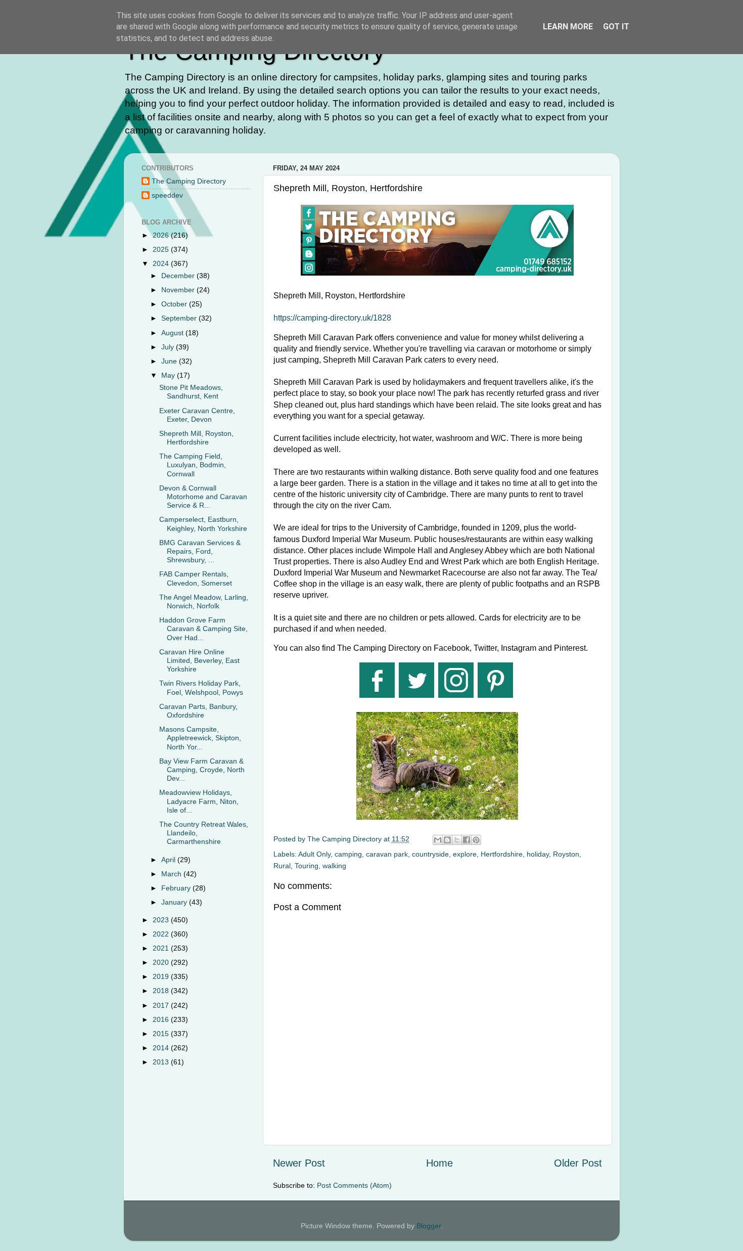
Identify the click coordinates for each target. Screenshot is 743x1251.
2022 (162, 934)
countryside (430, 854)
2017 (162, 1005)
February (177, 888)
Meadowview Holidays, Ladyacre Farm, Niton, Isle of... (199, 801)
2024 (162, 263)
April (169, 860)
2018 (162, 991)
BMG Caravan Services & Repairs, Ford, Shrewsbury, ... (200, 551)
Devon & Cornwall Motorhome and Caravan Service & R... (203, 497)
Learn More (568, 26)
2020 (162, 962)
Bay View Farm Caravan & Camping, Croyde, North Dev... (202, 770)
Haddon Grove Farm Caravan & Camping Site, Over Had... (203, 629)
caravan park (387, 854)
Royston (566, 854)
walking (334, 866)
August (173, 333)
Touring (306, 866)
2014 (162, 1048)
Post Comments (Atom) (354, 1185)
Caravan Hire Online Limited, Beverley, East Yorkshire (199, 661)
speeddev (167, 195)
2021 (162, 948)
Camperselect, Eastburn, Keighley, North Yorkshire (203, 523)
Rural (282, 866)
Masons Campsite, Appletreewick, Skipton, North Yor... (200, 738)
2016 (162, 1019)
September (180, 318)
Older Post (578, 1163)
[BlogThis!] (447, 840)
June (170, 361)
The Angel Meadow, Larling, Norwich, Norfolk (203, 601)
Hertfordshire (502, 854)
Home (439, 1163)
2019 (162, 976)
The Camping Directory (189, 181)
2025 (162, 249)
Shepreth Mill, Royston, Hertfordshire (196, 437)
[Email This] (438, 840)
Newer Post (299, 1163)
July (168, 347)
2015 (162, 1034)
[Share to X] (457, 840)
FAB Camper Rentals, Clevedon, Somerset (195, 578)
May (169, 375)
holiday (538, 854)
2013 (162, 1062)
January (175, 902)
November (179, 290)
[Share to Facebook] (466, 840)
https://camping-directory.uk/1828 (332, 318)
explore (465, 854)
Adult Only (314, 854)
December (179, 276)
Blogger (428, 1226)
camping (348, 854)
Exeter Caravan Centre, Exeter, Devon (197, 415)
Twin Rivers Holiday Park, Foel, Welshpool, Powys (201, 687)
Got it (616, 26)
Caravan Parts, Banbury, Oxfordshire (198, 710)
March (172, 874)
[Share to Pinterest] (476, 840)
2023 (162, 920)
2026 (162, 235)
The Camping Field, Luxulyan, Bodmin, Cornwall (192, 465)
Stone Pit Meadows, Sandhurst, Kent (191, 391)
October (175, 304)
